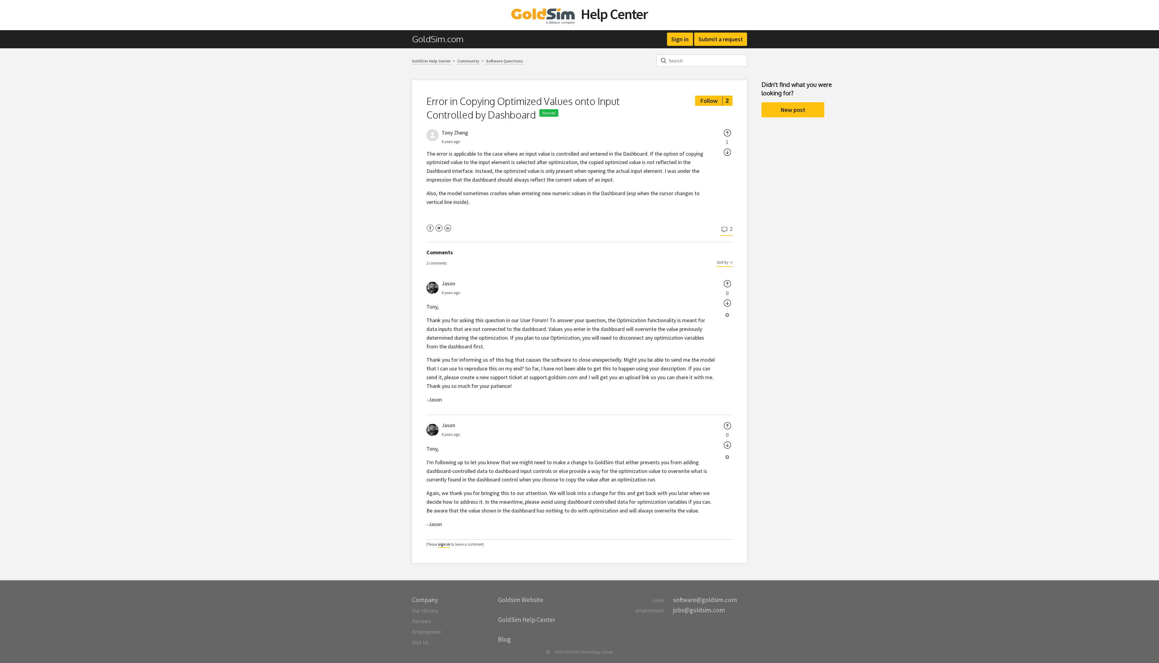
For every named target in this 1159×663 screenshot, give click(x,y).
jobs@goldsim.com (699, 610)
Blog (504, 639)
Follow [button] (709, 100)
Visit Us (420, 642)
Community (468, 61)
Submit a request (720, 39)
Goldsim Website (520, 600)
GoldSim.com (438, 38)
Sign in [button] (680, 39)
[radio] (727, 132)
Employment (426, 631)
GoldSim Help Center (431, 61)
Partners (421, 621)
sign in (444, 544)
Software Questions (504, 61)
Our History (425, 610)
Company (425, 600)
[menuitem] (441, 39)
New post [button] (793, 109)
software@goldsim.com (705, 600)
